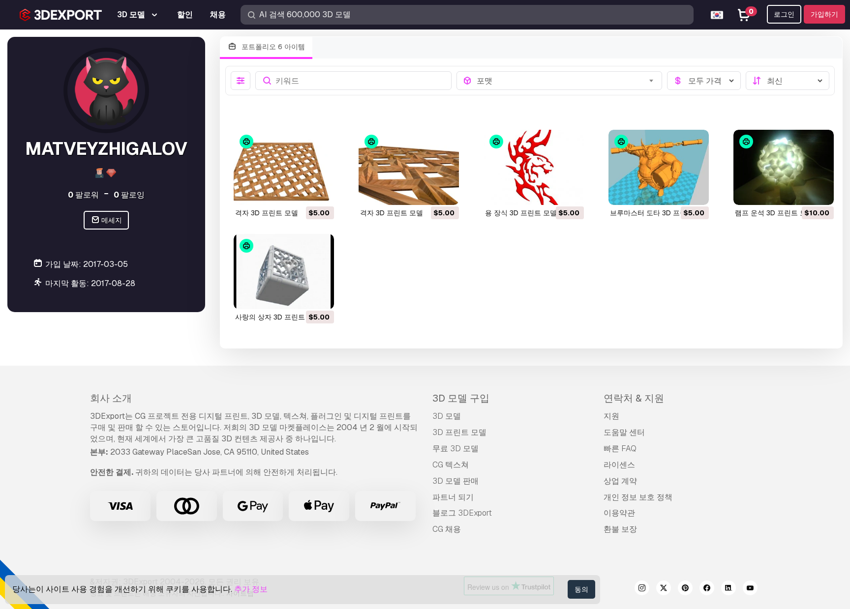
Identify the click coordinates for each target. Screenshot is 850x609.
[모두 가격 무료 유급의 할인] (704, 80)
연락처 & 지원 (634, 398)
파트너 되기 (453, 497)
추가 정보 (251, 589)
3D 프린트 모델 (459, 432)
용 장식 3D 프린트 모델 (521, 212)
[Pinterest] (685, 589)
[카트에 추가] (299, 191)
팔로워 (83, 194)
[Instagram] (642, 589)
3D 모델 (446, 416)
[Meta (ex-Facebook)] (707, 589)
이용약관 (619, 513)
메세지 (111, 220)
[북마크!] (320, 191)
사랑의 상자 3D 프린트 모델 (278, 317)
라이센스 (619, 465)
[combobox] (566, 80)
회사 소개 (111, 398)
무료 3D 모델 (455, 448)
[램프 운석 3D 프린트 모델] (783, 167)
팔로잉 (129, 194)
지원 (611, 416)
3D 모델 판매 (455, 481)
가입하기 (824, 14)
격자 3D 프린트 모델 (266, 212)
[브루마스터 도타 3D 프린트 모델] (658, 167)
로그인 (784, 14)
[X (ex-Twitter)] (663, 589)
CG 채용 (446, 529)
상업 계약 (620, 481)
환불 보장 (620, 529)
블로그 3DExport (462, 513)
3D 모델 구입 (460, 398)
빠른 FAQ (620, 448)
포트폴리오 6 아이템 (272, 46)
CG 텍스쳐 (450, 465)
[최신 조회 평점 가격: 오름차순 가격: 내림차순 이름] (787, 80)
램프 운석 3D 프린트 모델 (774, 212)
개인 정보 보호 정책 (638, 497)
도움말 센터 (624, 432)
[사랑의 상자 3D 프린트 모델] (284, 271)
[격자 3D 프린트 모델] (284, 167)
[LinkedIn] (728, 589)
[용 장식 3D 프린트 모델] (534, 167)
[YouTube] (750, 589)
